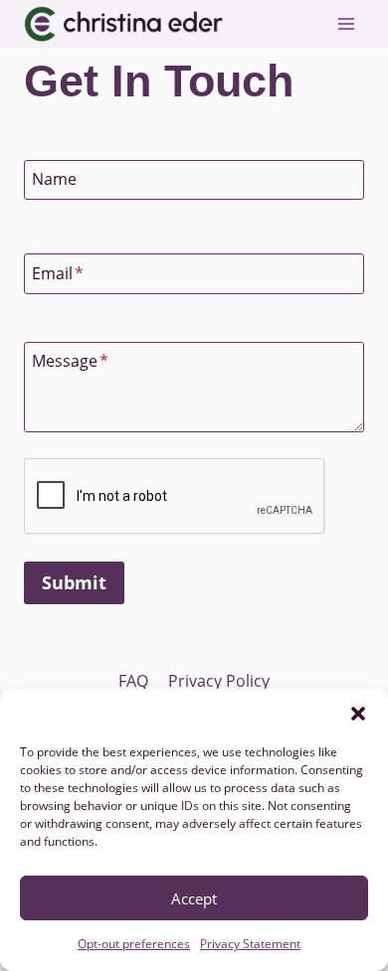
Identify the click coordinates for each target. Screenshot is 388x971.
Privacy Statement (250, 943)
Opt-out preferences (134, 943)
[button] (358, 714)
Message (70, 361)
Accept (194, 898)
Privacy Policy (219, 681)
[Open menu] (345, 23)
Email (58, 273)
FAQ (133, 681)
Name (54, 179)
